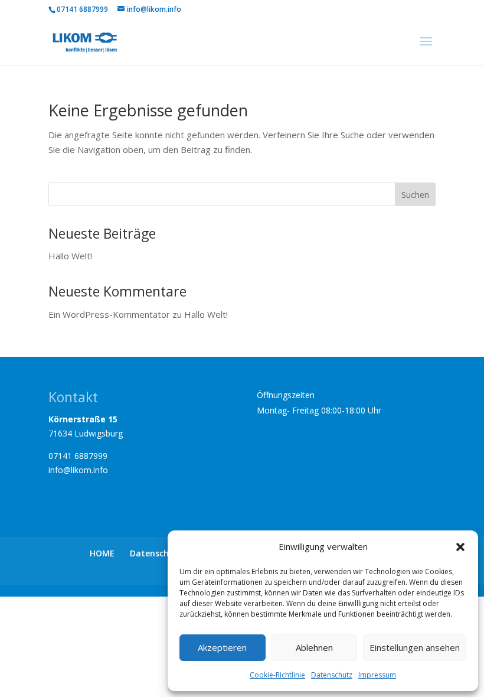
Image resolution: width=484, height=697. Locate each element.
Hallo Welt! (70, 256)
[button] (460, 547)
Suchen (415, 194)
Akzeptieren (222, 647)
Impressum (377, 675)
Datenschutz (331, 675)
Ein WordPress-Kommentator (109, 314)
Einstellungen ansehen (414, 647)
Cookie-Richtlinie (277, 675)
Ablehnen (314, 647)
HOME (102, 553)
